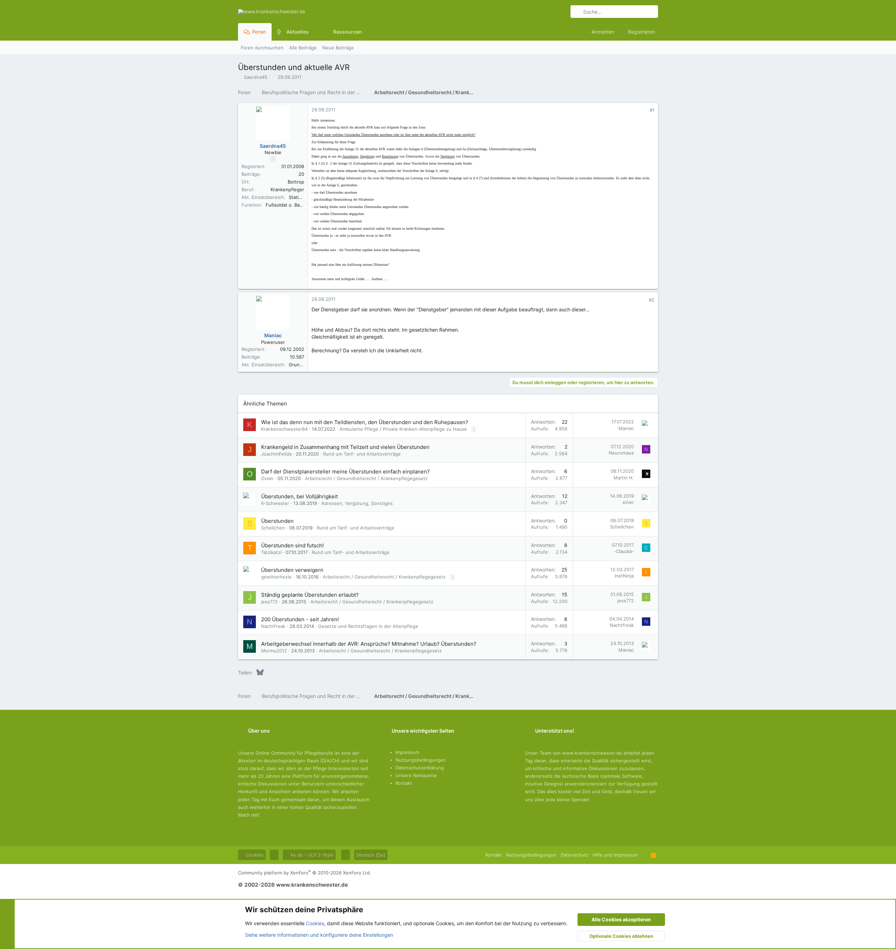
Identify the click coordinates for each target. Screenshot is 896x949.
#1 (652, 110)
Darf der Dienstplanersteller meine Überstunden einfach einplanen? (345, 471)
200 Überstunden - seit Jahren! (300, 619)
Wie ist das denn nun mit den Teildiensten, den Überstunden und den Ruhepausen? (364, 422)
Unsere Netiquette (416, 775)
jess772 (269, 601)
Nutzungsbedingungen (421, 760)
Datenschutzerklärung (420, 767)
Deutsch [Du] (370, 855)
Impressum (407, 752)
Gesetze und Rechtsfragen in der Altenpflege (368, 626)
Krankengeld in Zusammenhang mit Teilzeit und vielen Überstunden (345, 447)
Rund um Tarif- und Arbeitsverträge (362, 454)
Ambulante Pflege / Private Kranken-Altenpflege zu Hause (403, 429)
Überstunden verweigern (292, 570)
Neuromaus (621, 453)
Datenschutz (574, 855)
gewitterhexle (276, 577)
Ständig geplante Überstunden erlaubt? (310, 594)
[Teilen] (642, 110)
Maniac (626, 428)
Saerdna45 (255, 77)
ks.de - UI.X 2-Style (311, 855)
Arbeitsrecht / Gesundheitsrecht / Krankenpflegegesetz (366, 478)
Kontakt (404, 783)
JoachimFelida (276, 454)
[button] (314, 32)
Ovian (267, 478)
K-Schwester (275, 503)
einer (628, 502)
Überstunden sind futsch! (292, 545)
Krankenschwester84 (284, 429)
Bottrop (296, 182)
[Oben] (644, 855)
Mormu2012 (274, 650)
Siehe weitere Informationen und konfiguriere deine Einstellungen (319, 935)
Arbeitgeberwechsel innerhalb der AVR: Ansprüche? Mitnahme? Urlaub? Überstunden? (368, 643)
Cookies (254, 855)
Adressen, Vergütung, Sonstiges (357, 503)
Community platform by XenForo (304, 872)
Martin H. (624, 477)
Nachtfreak (273, 626)
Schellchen (273, 528)
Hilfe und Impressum (615, 855)
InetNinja (624, 576)
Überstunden (277, 521)
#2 (651, 300)
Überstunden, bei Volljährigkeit (299, 496)
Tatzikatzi (271, 552)
